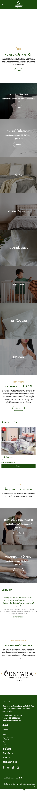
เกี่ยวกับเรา (7, 753)
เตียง (4, 742)
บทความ (6, 757)
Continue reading (18, 617)
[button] (1, 674)
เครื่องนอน (4, 460)
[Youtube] (8, 767)
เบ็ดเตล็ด (5, 744)
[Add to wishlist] (34, 428)
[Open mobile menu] (2, 4)
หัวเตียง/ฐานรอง (7, 737)
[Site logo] (18, 4)
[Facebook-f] (3, 767)
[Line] (18, 767)
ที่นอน (4, 732)
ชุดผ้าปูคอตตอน (7, 457)
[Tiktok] (13, 767)
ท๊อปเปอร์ (5, 729)
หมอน (4, 734)
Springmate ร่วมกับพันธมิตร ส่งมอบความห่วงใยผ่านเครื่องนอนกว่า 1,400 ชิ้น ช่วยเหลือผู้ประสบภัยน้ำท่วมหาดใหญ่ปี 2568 (19, 601)
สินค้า (5, 725)
